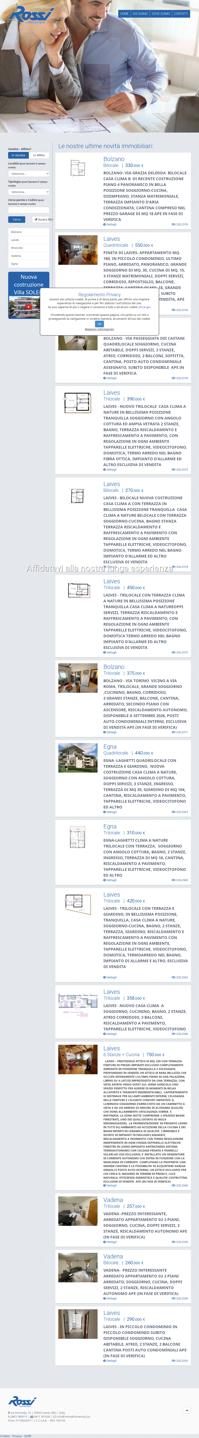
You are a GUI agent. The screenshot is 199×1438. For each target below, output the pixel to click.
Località (26, 165)
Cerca (16, 219)
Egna (14, 264)
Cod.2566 (181, 1034)
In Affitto (39, 155)
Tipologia (27, 183)
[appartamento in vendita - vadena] (78, 1211)
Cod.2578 (181, 378)
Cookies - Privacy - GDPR (15, 1436)
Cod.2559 (181, 1242)
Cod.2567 (181, 812)
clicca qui (144, 307)
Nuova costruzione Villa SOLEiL (29, 284)
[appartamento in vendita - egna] (78, 758)
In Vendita (18, 155)
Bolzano (16, 232)
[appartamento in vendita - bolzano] (78, 170)
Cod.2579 (181, 224)
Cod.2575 (181, 652)
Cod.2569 (181, 880)
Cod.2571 (181, 732)
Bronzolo (17, 248)
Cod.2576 (181, 310)
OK (99, 324)
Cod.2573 (181, 469)
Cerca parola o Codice (26, 201)
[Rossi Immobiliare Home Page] (31, 14)
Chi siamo (140, 14)
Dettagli (111, 224)
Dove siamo (161, 14)
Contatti (181, 14)
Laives (15, 240)
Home (124, 14)
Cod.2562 (181, 977)
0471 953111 (19, 1416)
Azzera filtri (43, 219)
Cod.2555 (181, 1360)
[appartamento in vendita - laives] (78, 250)
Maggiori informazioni (99, 329)
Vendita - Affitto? (19, 149)
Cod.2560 (181, 1185)
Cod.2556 (181, 1298)
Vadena (16, 256)
